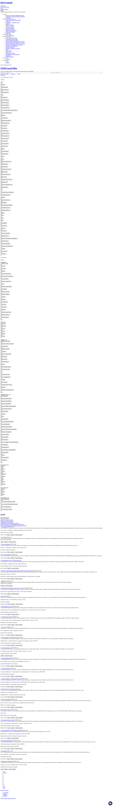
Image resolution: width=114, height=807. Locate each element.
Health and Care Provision (6, 161)
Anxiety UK (4, 627)
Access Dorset (4, 526)
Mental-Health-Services (5, 207)
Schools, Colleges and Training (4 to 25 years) (15, 43)
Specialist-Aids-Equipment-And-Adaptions (9, 238)
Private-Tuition (4, 225)
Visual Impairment (4, 452)
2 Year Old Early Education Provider (8, 501)
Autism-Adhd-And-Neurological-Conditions (9, 110)
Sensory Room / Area (5, 374)
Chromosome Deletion (5, 424)
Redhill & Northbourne (5, 314)
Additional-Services (4, 89)
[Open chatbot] (110, 803)
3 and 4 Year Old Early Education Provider (9, 504)
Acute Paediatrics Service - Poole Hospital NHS (11, 560)
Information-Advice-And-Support (7, 192)
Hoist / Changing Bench (5, 377)
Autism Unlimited (5, 668)
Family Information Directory (12, 26)
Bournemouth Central (5, 291)
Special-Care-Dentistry (5, 233)
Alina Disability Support (7, 606)
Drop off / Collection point (6, 354)
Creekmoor (3, 296)
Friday (2, 479)
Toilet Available (4, 356)
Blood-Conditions (4, 118)
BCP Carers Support (6, 699)
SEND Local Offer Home (11, 37)
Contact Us (6, 58)
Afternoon (3, 491)
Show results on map (5, 517)
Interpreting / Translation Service (7, 389)
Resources (3, 228)
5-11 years (3, 333)
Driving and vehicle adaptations (7, 521)
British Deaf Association (7, 761)
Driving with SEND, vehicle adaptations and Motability (12, 524)
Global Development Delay (6, 398)
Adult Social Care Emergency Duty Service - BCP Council (13, 588)
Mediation (3, 197)
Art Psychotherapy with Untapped (9, 637)
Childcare (8, 21)
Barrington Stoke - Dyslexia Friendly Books (11, 689)
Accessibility (6, 792)
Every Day (3, 484)
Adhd (2, 94)
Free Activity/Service (5, 499)
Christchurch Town (4, 278)
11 (3, 785)
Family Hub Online (8, 35)
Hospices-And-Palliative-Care (6, 184)
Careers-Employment (5, 123)
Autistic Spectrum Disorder (6, 408)
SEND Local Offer (14, 46)
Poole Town (3, 268)
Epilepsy (2, 148)
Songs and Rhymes (5, 361)
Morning (2, 494)
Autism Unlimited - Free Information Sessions (11, 678)
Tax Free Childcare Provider (6, 509)
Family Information (5, 790)
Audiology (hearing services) (7, 519)
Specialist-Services (4, 241)
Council (6, 2)
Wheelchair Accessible (5, 341)
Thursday (3, 476)
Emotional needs (4, 396)
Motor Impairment (4, 411)
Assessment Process (5, 107)
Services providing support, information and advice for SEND (13, 525)
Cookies (5, 793)
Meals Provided (4, 382)
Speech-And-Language (5, 243)
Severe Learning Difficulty (6, 403)
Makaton (2, 364)
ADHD (2, 416)
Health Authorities (4, 164)
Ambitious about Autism (7, 616)
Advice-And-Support (5, 100)
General (14, 16)
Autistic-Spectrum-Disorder (6, 112)
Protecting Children (10, 28)
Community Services (5, 133)
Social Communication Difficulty (7, 421)
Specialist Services (4, 235)
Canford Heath (4, 289)
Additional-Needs (4, 87)
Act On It (3, 537)
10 (3, 784)
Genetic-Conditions (4, 151)
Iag (1, 189)
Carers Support (4, 125)
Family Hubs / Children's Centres (13, 22)
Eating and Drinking (5, 434)
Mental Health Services (5, 200)
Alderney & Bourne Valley (6, 312)
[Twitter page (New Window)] (9, 790)
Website (12, 534)
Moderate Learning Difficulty (6, 426)
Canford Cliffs (3, 307)
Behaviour (3, 115)
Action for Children (5, 544)
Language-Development (5, 194)
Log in (7, 61)
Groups (2, 156)
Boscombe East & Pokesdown (7, 276)
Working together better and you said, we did (15, 41)
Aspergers (3, 413)
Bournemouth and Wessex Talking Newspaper (11, 730)
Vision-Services (4, 251)
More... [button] (2, 319)
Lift (1, 371)
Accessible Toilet (4, 346)
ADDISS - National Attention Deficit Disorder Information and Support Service (18, 570)
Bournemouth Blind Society (8, 740)
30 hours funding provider (6, 506)
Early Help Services (10, 27)
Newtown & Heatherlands (6, 273)
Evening (2, 489)
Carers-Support (4, 128)
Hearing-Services (4, 182)
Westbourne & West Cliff (5, 281)
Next (4, 787)
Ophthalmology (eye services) (7, 522)
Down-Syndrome (4, 141)
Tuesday (2, 471)
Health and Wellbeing (10, 32)
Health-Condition (4, 171)
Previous (5, 772)
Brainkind (4, 751)
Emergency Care (4, 146)
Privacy (4, 796)
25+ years (3, 328)
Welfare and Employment (11, 30)
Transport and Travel (10, 47)
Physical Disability (4, 437)
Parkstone (3, 271)
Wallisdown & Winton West (6, 286)
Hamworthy (3, 299)
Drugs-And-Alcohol (4, 143)
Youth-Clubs (3, 253)
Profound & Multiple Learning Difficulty (8, 406)
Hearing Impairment (5, 447)
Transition (3, 248)
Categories (13, 74)
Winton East (3, 304)
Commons (3, 266)
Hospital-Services (4, 187)
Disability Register (10, 56)
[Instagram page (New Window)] (10, 790)
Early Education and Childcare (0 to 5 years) (15, 42)
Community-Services (5, 135)
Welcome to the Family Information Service (15, 15)
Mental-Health (3, 202)
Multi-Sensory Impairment (6, 431)
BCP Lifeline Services (6, 709)
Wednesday (3, 473)
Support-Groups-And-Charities (6, 246)
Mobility (2, 212)
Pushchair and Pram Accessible (7, 343)
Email (8, 534)
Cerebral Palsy (4, 460)
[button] (57, 77)
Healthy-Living (3, 176)
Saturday (2, 481)
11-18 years (3, 323)
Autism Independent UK (7, 658)
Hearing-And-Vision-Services (6, 179)
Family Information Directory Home (13, 20)
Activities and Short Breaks (11, 46)
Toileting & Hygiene (4, 457)
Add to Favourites (18, 534)
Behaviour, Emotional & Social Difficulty (8, 429)
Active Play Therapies (5, 554)
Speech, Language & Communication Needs (9, 442)
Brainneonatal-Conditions (6, 120)
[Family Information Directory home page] (8, 798)
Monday (2, 468)
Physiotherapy (4, 223)
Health (7, 49)
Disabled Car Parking (5, 348)
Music (2, 215)
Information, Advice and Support (13, 54)
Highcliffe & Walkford (5, 294)
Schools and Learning (10, 29)
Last (4, 788)
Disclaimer (5, 795)
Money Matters (9, 50)
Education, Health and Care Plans (13, 48)
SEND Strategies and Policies (12, 40)
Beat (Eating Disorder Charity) (8, 720)
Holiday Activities (9, 24)
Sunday (2, 466)
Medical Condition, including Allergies (8, 449)
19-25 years (3, 326)
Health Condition (4, 166)
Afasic (2, 596)
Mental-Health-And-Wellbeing (6, 205)
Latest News (8, 17)
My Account (6, 61)
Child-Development (4, 130)
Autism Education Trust (7, 647)
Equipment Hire (4, 359)
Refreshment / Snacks (5, 369)
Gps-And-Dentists (4, 153)
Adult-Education (4, 97)
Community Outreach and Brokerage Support (15, 16)
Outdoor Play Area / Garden (6, 384)
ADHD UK (3, 581)
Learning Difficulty (4, 419)
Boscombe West (4, 301)
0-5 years (3, 331)
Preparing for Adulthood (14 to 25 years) (14, 45)
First (4, 771)
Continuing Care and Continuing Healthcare (10, 523)
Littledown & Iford (4, 263)
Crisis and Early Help (10, 53)
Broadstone (3, 309)
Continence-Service (5, 138)
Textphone (3, 379)
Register (7, 62)
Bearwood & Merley (5, 317)
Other (2, 217)
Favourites (3, 75)
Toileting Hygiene (4, 444)
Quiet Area (3, 387)
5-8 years (3, 336)
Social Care (8, 52)
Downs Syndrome (4, 439)
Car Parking (3, 351)
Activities (8, 23)
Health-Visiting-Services (5, 174)
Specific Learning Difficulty (6, 401)
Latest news (8, 33)
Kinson (2, 284)
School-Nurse (3, 230)
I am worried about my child (12, 39)
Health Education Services (6, 169)
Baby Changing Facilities (6, 366)
